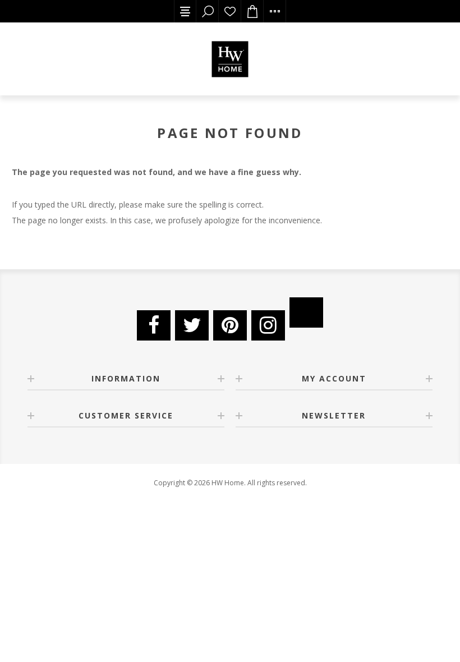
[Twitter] (192, 325)
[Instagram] (268, 325)
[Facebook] (154, 325)
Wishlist (230, 11)
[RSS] (306, 312)
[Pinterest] (230, 325)
